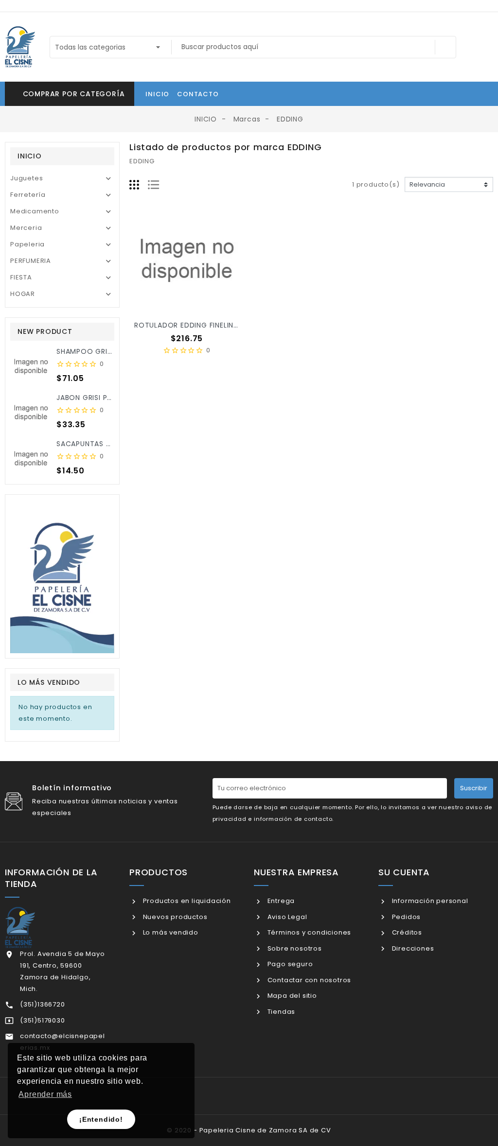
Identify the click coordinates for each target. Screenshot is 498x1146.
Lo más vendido (169, 932)
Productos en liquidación (186, 900)
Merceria (26, 227)
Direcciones (412, 948)
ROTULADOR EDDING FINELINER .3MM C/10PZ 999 (220, 325)
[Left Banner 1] (62, 576)
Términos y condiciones (308, 932)
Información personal (429, 900)
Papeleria (27, 244)
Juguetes (26, 178)
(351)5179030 (42, 1020)
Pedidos (405, 916)
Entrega (280, 900)
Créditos (406, 932)
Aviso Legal (286, 916)
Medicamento (34, 211)
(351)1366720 (42, 1004)
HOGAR (22, 293)
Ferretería (28, 194)
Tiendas (280, 1011)
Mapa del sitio (291, 995)
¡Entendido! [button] (101, 1119)
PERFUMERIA (30, 260)
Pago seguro (289, 964)
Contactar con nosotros (308, 980)
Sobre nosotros (294, 948)
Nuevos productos (174, 916)
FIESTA (21, 277)
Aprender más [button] (45, 1094)
